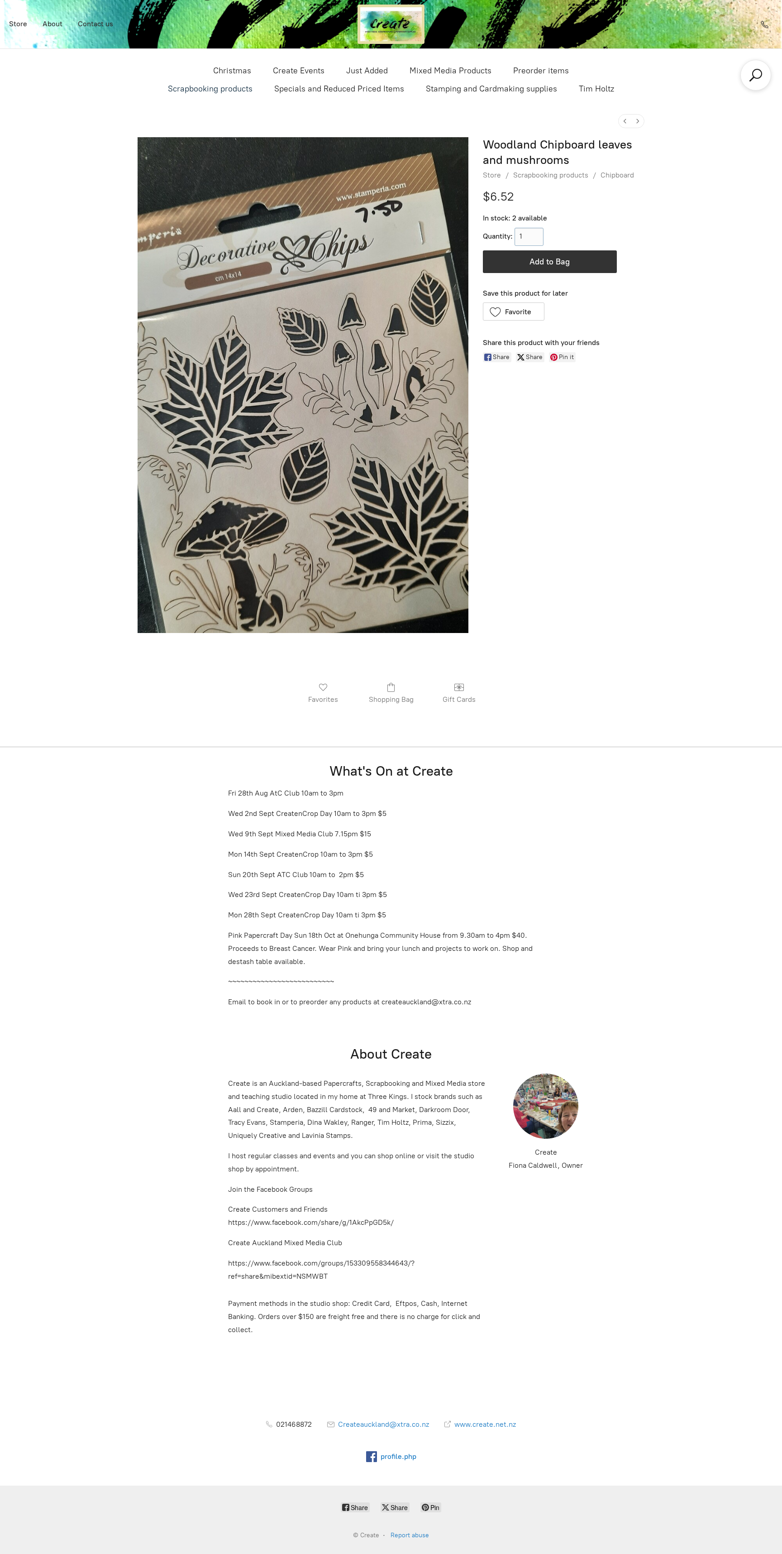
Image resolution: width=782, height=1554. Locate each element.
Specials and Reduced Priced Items (339, 89)
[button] (514, 311)
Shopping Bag (391, 699)
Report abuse (410, 1535)
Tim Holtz (596, 89)
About (52, 23)
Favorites (323, 699)
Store (18, 23)
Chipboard (617, 175)
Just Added (367, 71)
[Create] (391, 24)
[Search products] (756, 75)
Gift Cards (459, 699)
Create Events (298, 71)
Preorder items (541, 71)
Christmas (232, 71)
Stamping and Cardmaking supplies (491, 89)
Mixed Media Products (450, 71)
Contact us (95, 23)
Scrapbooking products (210, 89)
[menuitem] (625, 121)
